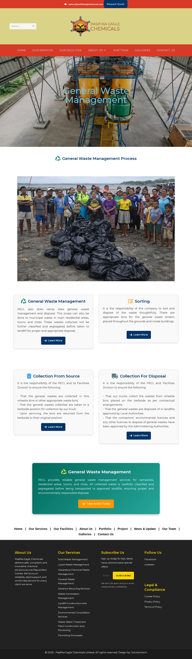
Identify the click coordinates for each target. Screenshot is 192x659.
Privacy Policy (152, 601)
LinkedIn (149, 564)
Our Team (169, 528)
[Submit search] (33, 26)
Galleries (85, 534)
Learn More (55, 340)
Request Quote (115, 4)
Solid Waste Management (73, 559)
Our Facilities (63, 528)
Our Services (38, 528)
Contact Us (106, 534)
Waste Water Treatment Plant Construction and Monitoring (72, 625)
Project (123, 528)
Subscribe (123, 575)
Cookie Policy (152, 596)
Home (18, 528)
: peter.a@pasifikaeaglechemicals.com (86, 4)
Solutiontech (139, 652)
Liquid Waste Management (73, 564)
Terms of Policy (153, 606)
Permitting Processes (70, 635)
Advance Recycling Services (74, 588)
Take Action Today (98, 503)
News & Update (145, 528)
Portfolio (105, 528)
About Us (86, 528)
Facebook (150, 559)
